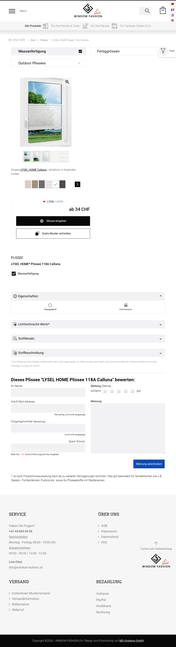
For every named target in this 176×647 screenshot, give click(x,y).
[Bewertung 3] (119, 391)
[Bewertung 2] (112, 391)
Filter (172, 51)
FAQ (104, 542)
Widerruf (18, 610)
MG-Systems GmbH (131, 640)
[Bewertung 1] (105, 391)
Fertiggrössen (108, 51)
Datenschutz (110, 537)
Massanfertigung (32, 51)
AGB (104, 526)
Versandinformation (25, 599)
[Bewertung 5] (132, 391)
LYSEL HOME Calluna (33, 169)
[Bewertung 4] (125, 391)
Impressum (109, 531)
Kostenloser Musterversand (31, 593)
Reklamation (20, 604)
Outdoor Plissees (32, 63)
